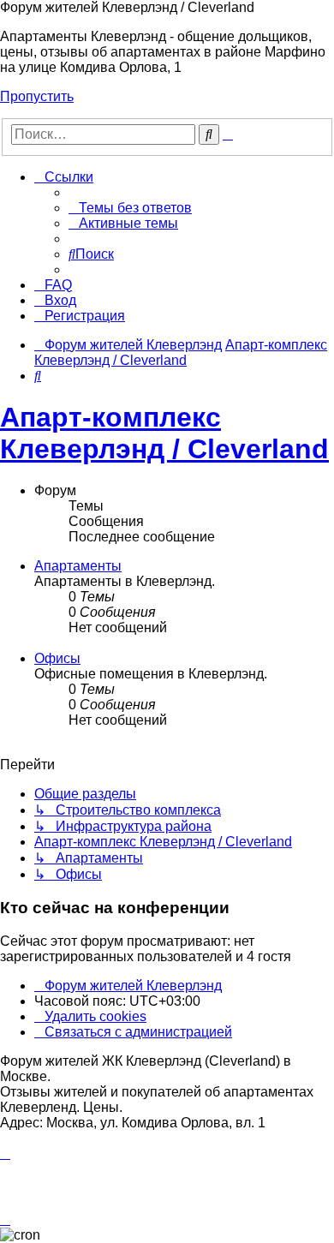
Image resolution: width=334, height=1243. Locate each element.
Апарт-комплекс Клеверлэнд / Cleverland (164, 433)
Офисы (57, 658)
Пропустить (37, 96)
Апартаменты (78, 566)
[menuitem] (130, 207)
